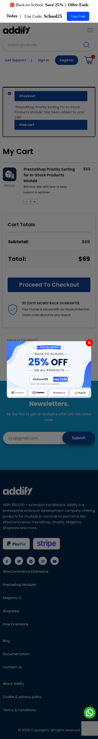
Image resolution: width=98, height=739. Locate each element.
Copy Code (78, 16)
